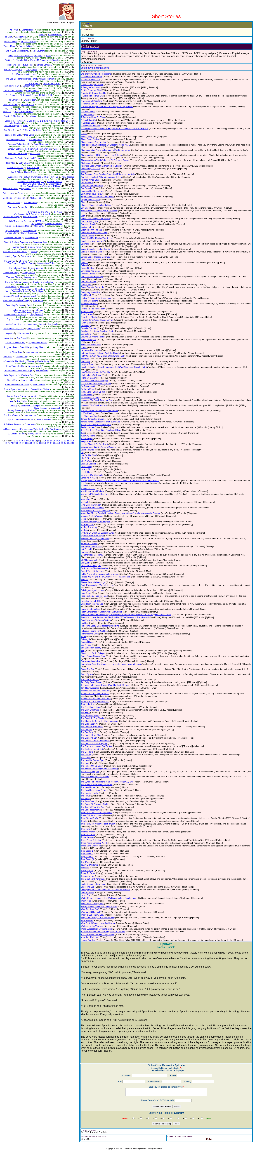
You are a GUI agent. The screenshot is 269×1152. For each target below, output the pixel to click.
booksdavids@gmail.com (95, 67)
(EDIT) (88, 23)
